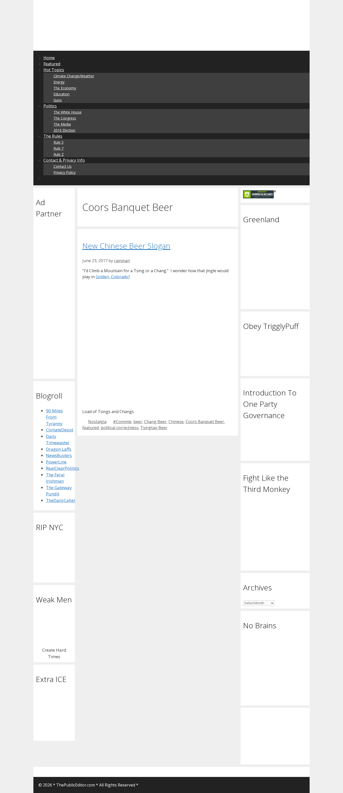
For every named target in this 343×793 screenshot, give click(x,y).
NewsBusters (59, 455)
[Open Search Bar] (46, 178)
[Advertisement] (99, 11)
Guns (57, 100)
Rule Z (58, 154)
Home (49, 58)
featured (90, 427)
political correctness (119, 427)
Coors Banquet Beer (205, 421)
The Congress (64, 118)
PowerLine (56, 462)
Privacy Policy (64, 172)
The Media (62, 124)
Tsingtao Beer (153, 427)
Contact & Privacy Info (64, 160)
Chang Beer (155, 421)
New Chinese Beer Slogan (126, 246)
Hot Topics (53, 70)
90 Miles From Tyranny (54, 417)
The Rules (52, 136)
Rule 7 (58, 148)
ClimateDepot (59, 430)
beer (137, 421)
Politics (50, 106)
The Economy (64, 88)
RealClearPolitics (62, 468)
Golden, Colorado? (113, 276)
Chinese (176, 421)
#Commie (122, 421)
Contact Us (62, 166)
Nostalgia (97, 421)
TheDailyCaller (60, 500)
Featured (51, 64)
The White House (67, 112)
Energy (59, 82)
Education (61, 94)
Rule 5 (58, 142)
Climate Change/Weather (73, 76)
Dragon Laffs (58, 449)
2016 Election (64, 130)
